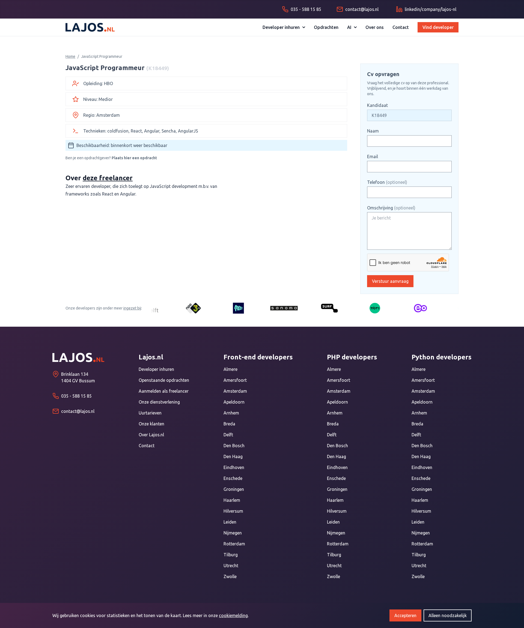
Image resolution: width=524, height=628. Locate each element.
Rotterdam (234, 543)
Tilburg (231, 554)
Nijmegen (233, 532)
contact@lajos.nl (77, 411)
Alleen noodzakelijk (447, 615)
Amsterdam (235, 391)
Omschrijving (391, 207)
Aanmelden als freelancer (164, 391)
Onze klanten (151, 423)
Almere (230, 369)
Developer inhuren (281, 27)
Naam (373, 130)
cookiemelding (233, 615)
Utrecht (231, 565)
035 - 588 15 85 (76, 395)
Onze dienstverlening (159, 401)
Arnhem (231, 412)
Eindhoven (234, 467)
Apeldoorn (234, 401)
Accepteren (405, 615)
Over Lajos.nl (151, 434)
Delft (228, 434)
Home (70, 56)
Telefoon (387, 182)
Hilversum (233, 511)
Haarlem (232, 500)
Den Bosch (234, 445)
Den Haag (233, 456)
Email (372, 156)
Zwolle (230, 576)
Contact (400, 27)
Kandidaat (377, 105)
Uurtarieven (150, 412)
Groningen (234, 489)
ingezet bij (132, 308)
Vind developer (438, 27)
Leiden (230, 521)
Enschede (233, 478)
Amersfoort (235, 380)
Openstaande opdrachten (164, 380)
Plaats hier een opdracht (134, 158)
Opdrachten (326, 27)
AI (349, 27)
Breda (229, 423)
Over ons (374, 27)
